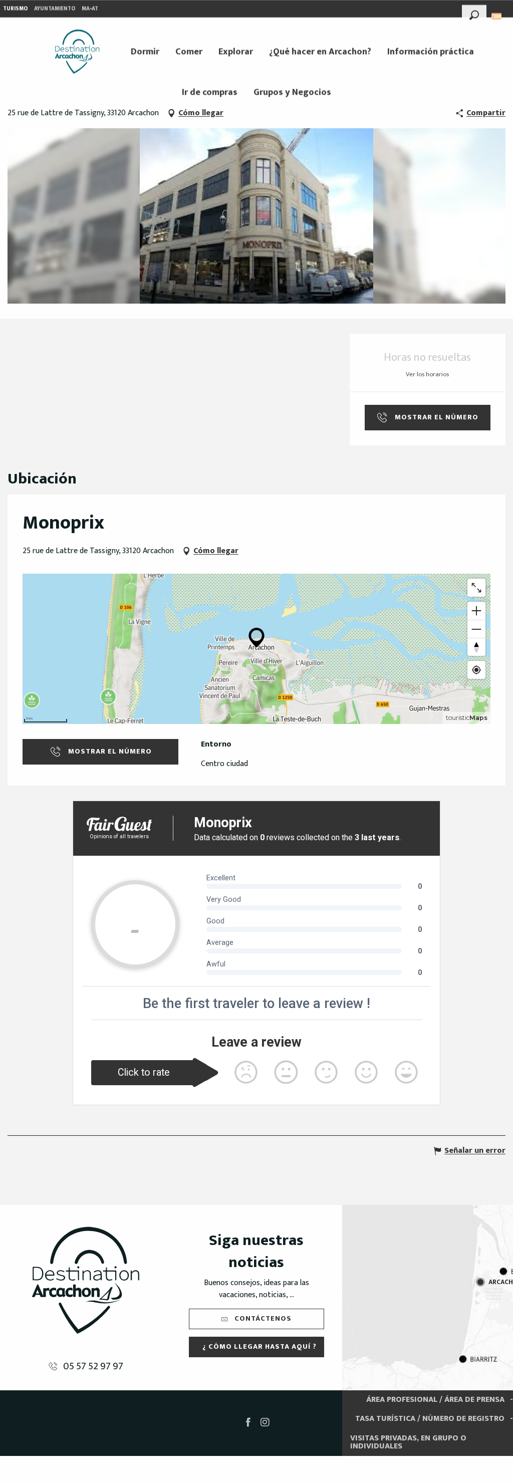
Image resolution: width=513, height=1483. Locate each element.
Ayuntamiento (55, 8)
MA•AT (90, 8)
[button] (474, 13)
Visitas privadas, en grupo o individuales (408, 1442)
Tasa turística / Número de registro (429, 1418)
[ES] (497, 16)
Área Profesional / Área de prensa (435, 1399)
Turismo (15, 8)
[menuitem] (77, 52)
